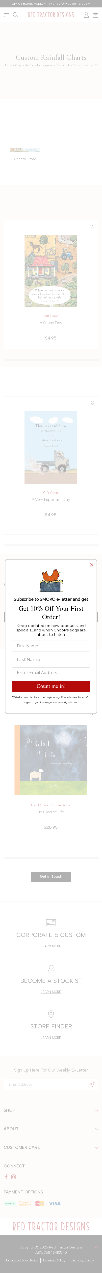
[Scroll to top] (96, 1247)
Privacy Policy (54, 1260)
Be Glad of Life (50, 812)
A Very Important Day (51, 499)
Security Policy (82, 1260)
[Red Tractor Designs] (51, 14)
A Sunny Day (51, 322)
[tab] (51, 360)
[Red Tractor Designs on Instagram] (13, 1176)
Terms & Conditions (21, 1260)
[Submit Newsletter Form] (92, 1084)
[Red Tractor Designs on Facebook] (6, 1176)
